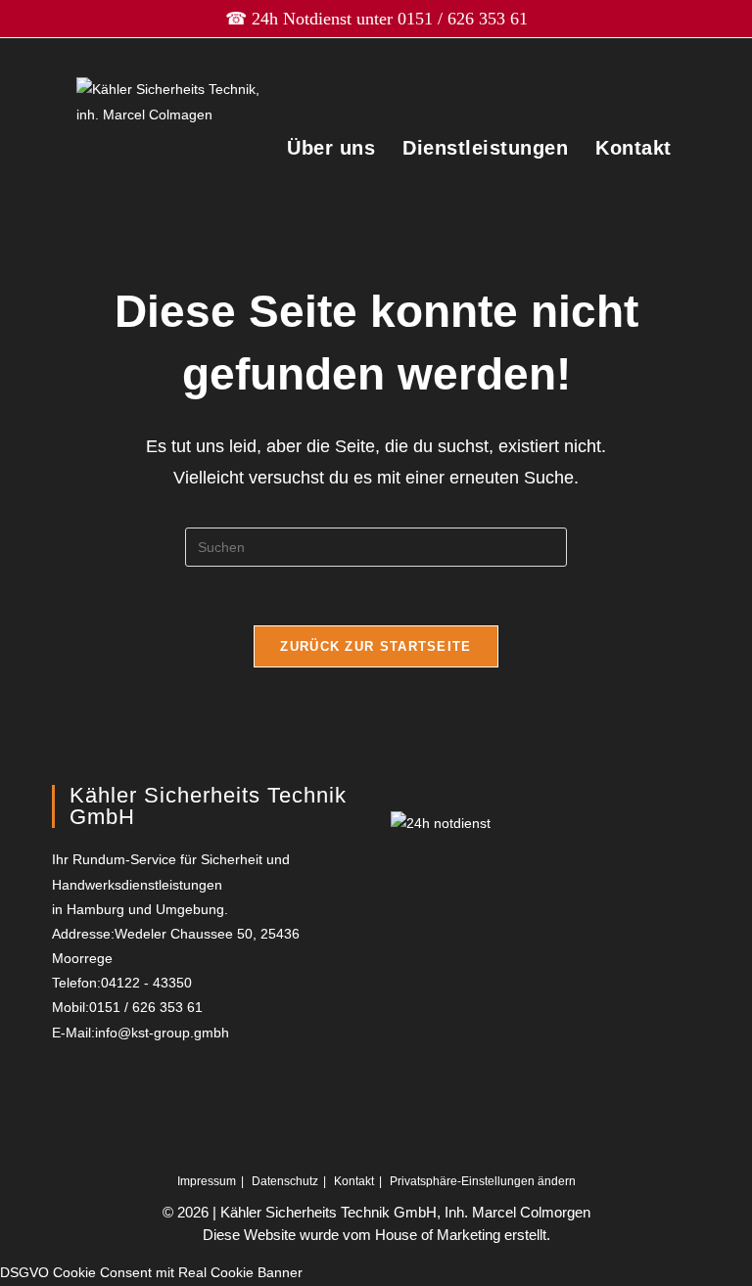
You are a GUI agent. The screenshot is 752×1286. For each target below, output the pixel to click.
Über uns (331, 148)
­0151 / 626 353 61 (463, 18)
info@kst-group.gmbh (162, 1032)
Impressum (206, 1181)
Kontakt (633, 148)
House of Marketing (437, 1234)
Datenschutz (285, 1181)
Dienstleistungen (485, 148)
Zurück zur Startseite (375, 646)
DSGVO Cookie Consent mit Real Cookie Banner (151, 1272)
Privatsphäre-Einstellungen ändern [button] (483, 1181)
